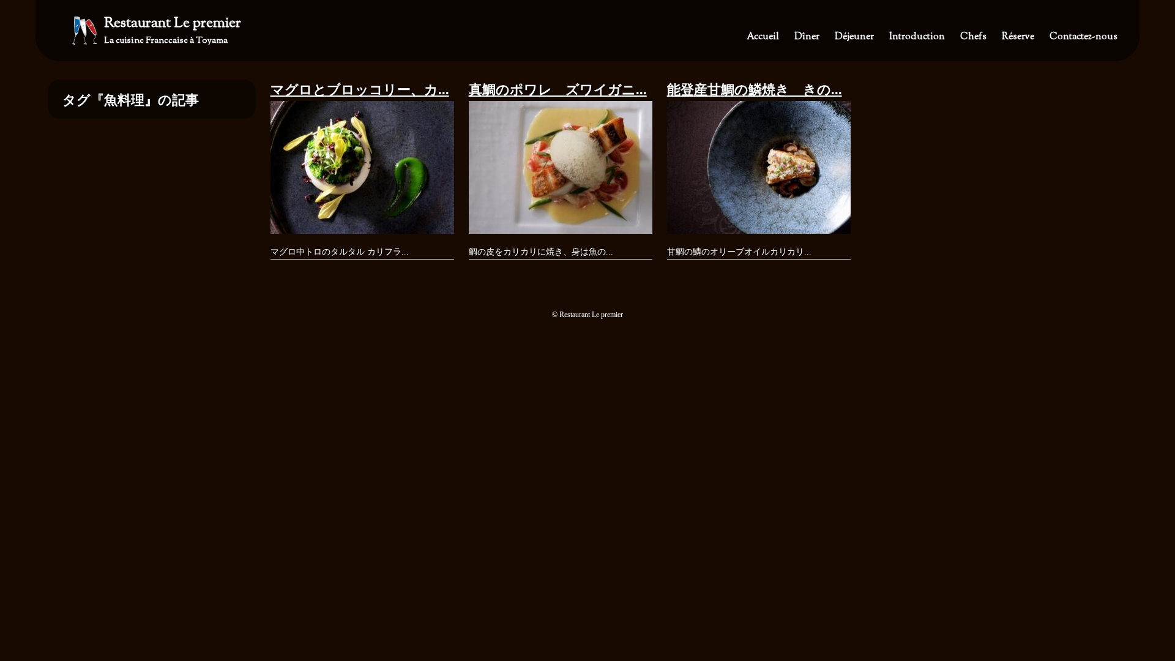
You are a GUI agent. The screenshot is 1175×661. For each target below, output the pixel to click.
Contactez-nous (1083, 36)
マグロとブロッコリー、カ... (359, 90)
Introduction (917, 36)
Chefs (973, 36)
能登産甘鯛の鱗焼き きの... (754, 90)
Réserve (1018, 36)
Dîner (806, 36)
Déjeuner (854, 36)
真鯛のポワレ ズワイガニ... (558, 90)
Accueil (763, 36)
